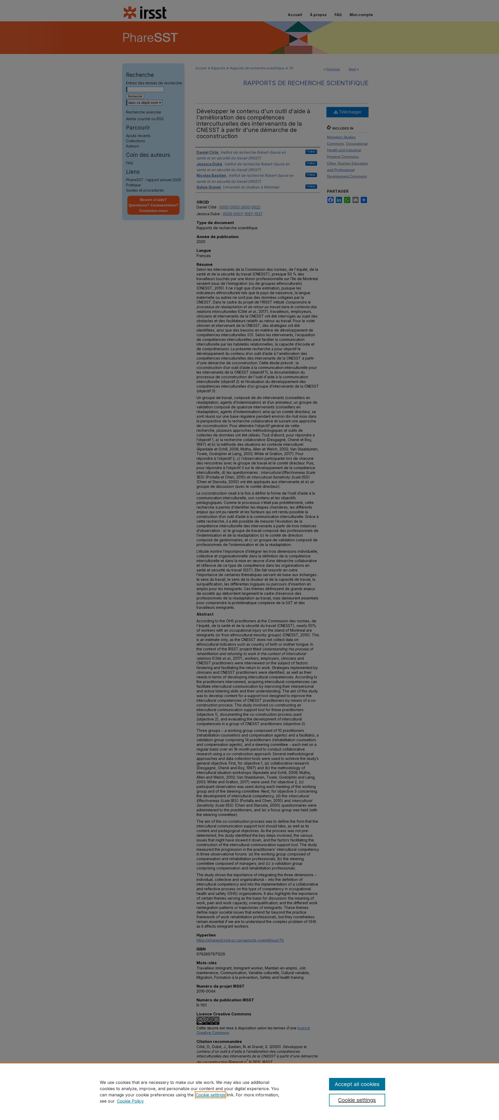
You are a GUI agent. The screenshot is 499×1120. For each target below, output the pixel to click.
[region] (249, 1091)
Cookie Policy (130, 1101)
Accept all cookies (357, 1084)
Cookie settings (210, 1094)
